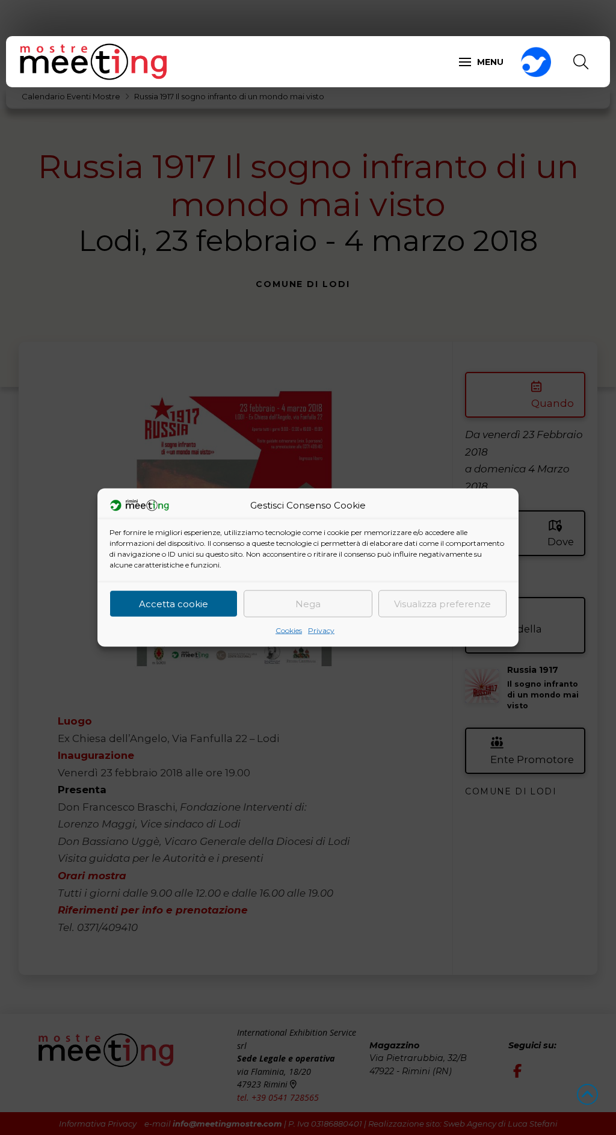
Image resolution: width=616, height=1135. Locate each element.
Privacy (321, 630)
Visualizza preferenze (442, 603)
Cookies (289, 630)
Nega (308, 603)
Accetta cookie (173, 603)
